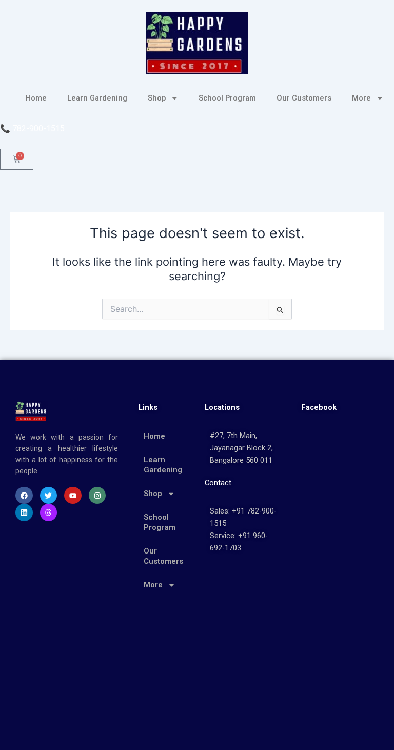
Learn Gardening (97, 98)
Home (36, 98)
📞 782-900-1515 (32, 128)
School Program (227, 98)
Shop (157, 98)
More (361, 98)
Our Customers (304, 98)
